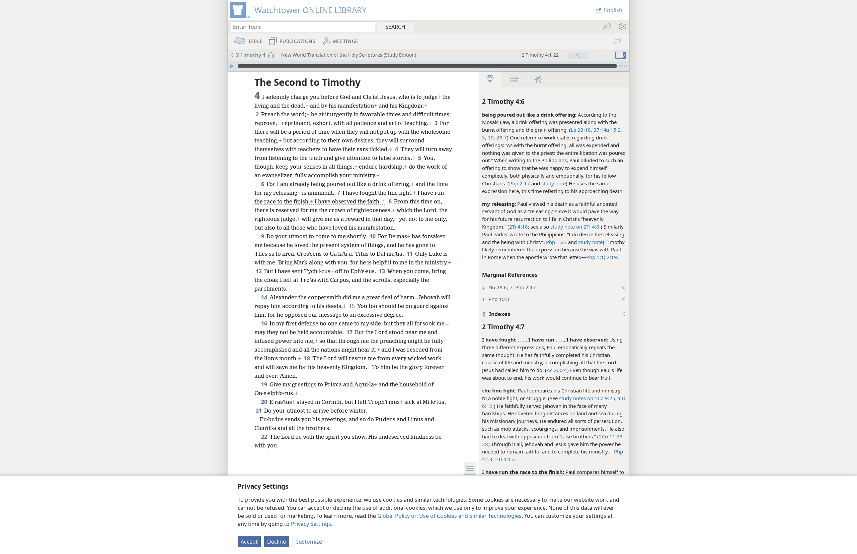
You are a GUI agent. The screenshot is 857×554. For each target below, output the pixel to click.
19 (264, 384)
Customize (308, 541)
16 (264, 323)
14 (264, 297)
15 (352, 306)
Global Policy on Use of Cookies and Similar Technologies (449, 515)
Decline (276, 541)
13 (382, 271)
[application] (428, 66)
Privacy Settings (311, 524)
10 (373, 236)
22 (264, 436)
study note (553, 183)
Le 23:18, (581, 129)
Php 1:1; (595, 257)
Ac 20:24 (557, 370)
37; (596, 129)
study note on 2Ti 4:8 (574, 226)
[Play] (232, 66)
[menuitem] (622, 26)
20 (264, 402)
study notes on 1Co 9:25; (588, 398)
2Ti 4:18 (518, 226)
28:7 (501, 137)
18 (307, 358)
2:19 (611, 257)
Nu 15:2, (611, 129)
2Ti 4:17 (504, 459)
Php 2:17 (519, 183)
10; (490, 137)
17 (350, 332)
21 (259, 410)
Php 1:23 (556, 242)
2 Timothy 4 (250, 55)
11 (410, 253)
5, (484, 137)
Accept (249, 541)
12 (259, 271)
